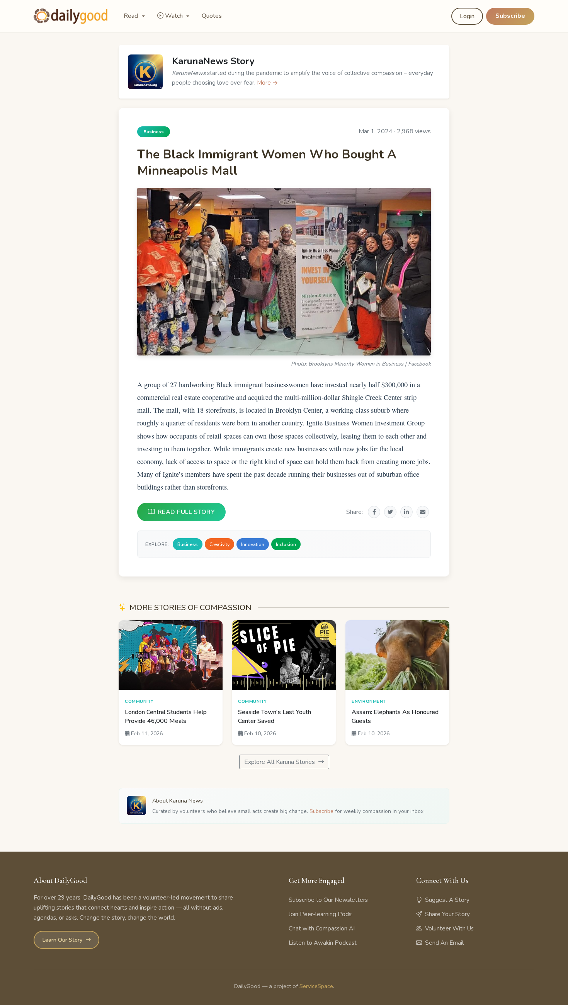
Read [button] (131, 16)
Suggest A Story (447, 900)
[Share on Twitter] (390, 512)
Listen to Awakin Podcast (323, 943)
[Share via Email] (423, 512)
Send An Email (444, 943)
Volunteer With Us (449, 928)
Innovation (252, 544)
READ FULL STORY (186, 512)
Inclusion (286, 544)
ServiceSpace (316, 986)
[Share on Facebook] (374, 512)
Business (187, 544)
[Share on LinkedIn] (406, 512)
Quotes (212, 16)
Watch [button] (174, 16)
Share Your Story (447, 914)
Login (467, 16)
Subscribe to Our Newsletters (328, 900)
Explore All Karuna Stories (280, 762)
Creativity (219, 544)
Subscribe (510, 16)
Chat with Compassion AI (322, 928)
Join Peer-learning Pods (320, 914)
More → (267, 83)
